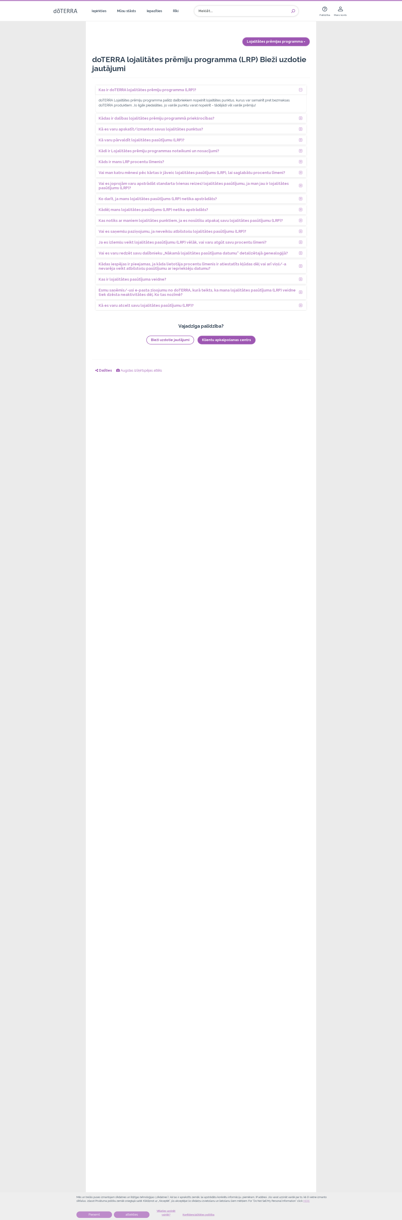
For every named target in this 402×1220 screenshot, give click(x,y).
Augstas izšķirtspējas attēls (141, 370)
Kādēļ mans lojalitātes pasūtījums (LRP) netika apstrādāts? (153, 209)
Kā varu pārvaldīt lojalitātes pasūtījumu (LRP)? (141, 140)
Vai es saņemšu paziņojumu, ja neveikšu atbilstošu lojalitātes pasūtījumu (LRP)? (172, 231)
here (306, 1201)
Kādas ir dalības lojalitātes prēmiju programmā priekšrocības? (156, 118)
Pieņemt (94, 1214)
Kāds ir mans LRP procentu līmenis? (131, 162)
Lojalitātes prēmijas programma (275, 41)
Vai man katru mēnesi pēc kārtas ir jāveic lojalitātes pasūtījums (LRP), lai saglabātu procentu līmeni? (192, 172)
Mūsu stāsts (126, 11)
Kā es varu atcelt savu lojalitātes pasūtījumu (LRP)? (146, 305)
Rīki (176, 11)
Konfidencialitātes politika (198, 1214)
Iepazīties (154, 11)
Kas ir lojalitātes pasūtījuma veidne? (132, 279)
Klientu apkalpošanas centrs (226, 340)
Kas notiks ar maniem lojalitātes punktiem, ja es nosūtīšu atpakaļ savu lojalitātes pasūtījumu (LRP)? (191, 220)
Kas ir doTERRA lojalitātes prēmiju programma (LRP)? (147, 90)
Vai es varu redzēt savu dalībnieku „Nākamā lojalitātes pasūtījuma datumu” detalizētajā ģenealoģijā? (193, 253)
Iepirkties (99, 11)
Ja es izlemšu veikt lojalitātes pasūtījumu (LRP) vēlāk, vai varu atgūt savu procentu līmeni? (183, 242)
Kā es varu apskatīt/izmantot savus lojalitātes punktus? (151, 129)
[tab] (201, 90)
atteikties (132, 1214)
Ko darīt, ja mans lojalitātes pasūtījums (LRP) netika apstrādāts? (158, 199)
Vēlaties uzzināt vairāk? (166, 1213)
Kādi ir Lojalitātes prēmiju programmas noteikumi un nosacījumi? (159, 151)
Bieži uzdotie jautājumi (170, 340)
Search (293, 11)
